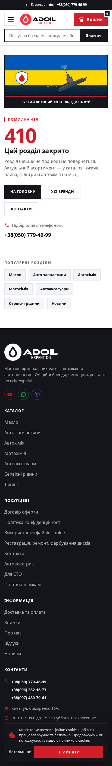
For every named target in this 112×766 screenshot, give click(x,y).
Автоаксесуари (54, 289)
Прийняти (68, 752)
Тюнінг (11, 484)
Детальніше (20, 751)
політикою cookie (74, 740)
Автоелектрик (19, 564)
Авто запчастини (49, 274)
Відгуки (12, 643)
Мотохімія (18, 289)
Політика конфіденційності (32, 522)
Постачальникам (22, 585)
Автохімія (87, 274)
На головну (22, 191)
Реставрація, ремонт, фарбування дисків (47, 543)
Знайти (93, 35)
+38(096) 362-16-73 (28, 689)
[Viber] (37, 394)
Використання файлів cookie (34, 533)
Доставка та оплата (25, 612)
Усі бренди (62, 191)
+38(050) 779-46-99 (72, 4)
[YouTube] (9, 394)
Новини (59, 303)
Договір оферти (21, 512)
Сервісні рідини (24, 303)
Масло (15, 274)
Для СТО (13, 574)
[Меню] (10, 19)
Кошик (97, 17)
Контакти (21, 209)
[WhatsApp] (23, 394)
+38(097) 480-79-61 (28, 697)
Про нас (12, 633)
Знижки (12, 622)
